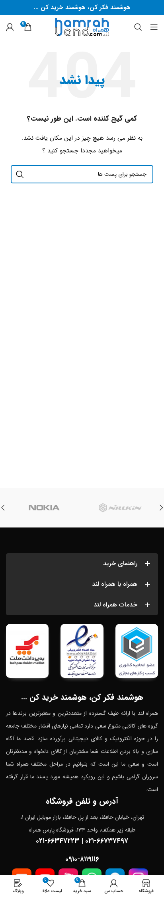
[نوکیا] (44, 507)
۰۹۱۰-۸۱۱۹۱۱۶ (82, 859)
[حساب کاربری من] (10, 27)
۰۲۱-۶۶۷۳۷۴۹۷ (106, 841)
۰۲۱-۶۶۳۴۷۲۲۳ (57, 841)
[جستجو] (138, 27)
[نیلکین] (120, 507)
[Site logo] (82, 26)
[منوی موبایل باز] (154, 27)
